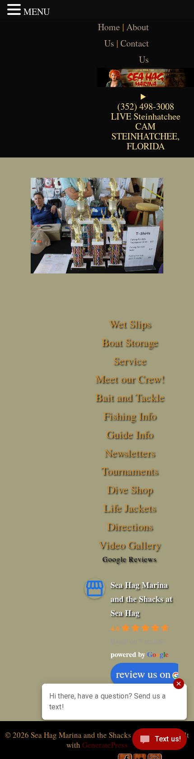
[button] (15, 9)
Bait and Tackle (129, 397)
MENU (36, 11)
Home (109, 27)
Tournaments (129, 470)
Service (129, 360)
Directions (129, 526)
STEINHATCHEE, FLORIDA (145, 141)
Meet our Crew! (129, 378)
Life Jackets (129, 507)
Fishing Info (129, 415)
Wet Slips (130, 323)
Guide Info (129, 434)
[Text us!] (159, 741)
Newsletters (129, 452)
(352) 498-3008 (145, 106)
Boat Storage (130, 342)
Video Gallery (129, 544)
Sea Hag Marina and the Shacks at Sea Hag (141, 598)
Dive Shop (129, 489)
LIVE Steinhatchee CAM (145, 121)
